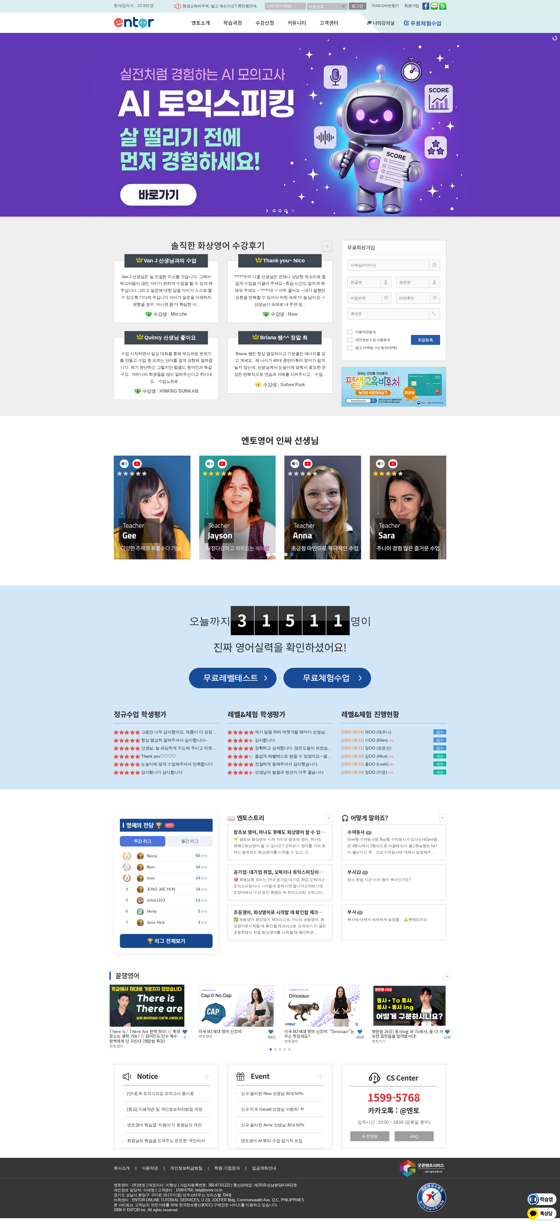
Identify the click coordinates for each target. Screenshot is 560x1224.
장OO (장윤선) (378, 748)
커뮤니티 (297, 22)
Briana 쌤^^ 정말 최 (283, 337)
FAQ (414, 1136)
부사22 (356, 871)
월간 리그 (190, 841)
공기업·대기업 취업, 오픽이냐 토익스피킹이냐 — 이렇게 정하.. (294, 871)
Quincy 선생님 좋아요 (170, 337)
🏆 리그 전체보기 (166, 940)
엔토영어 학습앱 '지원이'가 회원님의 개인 (164, 1125)
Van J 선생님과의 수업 (170, 260)
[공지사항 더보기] (207, 1076)
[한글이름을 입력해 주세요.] (369, 282)
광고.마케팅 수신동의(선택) (376, 348)
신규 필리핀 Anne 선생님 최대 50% (272, 1125)
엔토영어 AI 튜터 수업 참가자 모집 (271, 1140)
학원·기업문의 (227, 1168)
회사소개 (122, 1168)
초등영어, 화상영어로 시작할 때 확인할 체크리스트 (282, 912)
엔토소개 (200, 22)
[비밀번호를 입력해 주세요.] (369, 298)
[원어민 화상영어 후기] (327, 246)
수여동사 (358, 831)
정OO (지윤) (376, 772)
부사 (354, 911)
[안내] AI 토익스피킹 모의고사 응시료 (160, 1093)
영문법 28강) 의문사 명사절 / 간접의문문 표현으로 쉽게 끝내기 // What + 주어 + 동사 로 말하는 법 (294, 1036)
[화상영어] (134, 22)
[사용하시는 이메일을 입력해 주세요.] (393, 265)
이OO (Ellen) (377, 740)
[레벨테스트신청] (232, 678)
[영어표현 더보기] (442, 817)
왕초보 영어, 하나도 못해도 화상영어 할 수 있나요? (282, 831)
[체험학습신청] (327, 678)
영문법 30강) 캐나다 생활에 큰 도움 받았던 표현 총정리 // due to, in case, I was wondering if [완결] (117, 1036)
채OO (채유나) (378, 732)
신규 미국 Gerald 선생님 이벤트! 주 (272, 1109)
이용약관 (150, 1168)
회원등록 (425, 340)
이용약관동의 (365, 332)
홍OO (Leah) (377, 764)
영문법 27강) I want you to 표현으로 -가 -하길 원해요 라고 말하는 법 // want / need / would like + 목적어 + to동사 (381, 1036)
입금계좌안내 (264, 1168)
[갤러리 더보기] (447, 976)
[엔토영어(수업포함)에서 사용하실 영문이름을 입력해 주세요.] (418, 282)
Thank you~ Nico (283, 260)
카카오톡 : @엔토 (393, 1110)
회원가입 (411, 5)
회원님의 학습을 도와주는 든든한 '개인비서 (166, 1140)
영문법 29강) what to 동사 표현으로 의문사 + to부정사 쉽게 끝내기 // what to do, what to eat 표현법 (206, 1036)
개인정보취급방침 (186, 1168)
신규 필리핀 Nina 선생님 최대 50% (272, 1093)
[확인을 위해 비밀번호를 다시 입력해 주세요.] (418, 298)
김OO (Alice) (377, 756)
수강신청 (265, 22)
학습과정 (232, 22)
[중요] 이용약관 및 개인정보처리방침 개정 (164, 1109)
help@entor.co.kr (209, 1190)
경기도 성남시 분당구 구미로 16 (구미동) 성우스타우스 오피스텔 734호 (173, 1195)
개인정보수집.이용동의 (373, 340)
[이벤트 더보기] (320, 1076)
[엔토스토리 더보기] (329, 817)
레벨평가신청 (425, 23)
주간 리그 (142, 841)
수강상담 (370, 1136)
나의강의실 (383, 22)
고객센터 (329, 22)
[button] (268, 554)
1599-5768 (394, 1097)
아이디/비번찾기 (385, 5)
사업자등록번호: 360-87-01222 (205, 1185)
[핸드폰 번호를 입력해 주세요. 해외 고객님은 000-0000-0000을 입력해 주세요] (393, 313)
